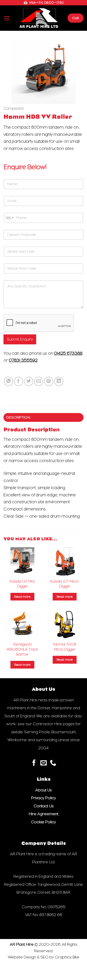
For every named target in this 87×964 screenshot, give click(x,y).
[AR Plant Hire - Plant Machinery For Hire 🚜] (39, 18)
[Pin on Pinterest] (48, 381)
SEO (44, 957)
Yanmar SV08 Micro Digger (64, 646)
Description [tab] (18, 417)
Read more (22, 596)
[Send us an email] (43, 763)
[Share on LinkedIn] (59, 381)
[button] (6, 18)
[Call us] (53, 763)
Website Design (22, 957)
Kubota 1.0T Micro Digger (64, 583)
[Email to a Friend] (38, 381)
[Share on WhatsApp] (8, 381)
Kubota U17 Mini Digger (22, 583)
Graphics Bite (67, 957)
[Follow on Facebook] (34, 763)
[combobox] (9, 218)
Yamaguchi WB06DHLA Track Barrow (22, 649)
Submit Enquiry (20, 339)
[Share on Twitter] (28, 381)
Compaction (13, 108)
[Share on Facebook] (18, 381)
